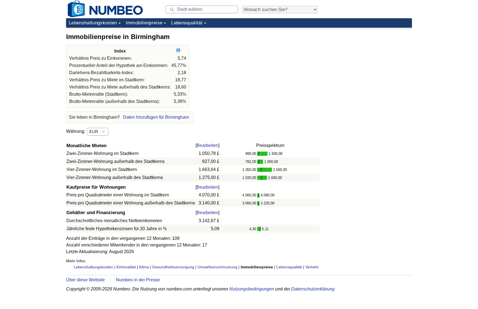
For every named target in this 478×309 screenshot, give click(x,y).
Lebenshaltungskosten (93, 22)
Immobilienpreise (144, 22)
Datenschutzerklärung (312, 289)
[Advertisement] (370, 64)
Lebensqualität (186, 22)
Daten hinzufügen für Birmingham (156, 117)
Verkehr (312, 267)
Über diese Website (85, 279)
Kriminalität (126, 267)
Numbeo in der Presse (138, 279)
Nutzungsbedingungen (251, 289)
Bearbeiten (207, 145)
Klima (144, 267)
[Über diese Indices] (179, 51)
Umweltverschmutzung (217, 267)
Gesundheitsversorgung (173, 267)
